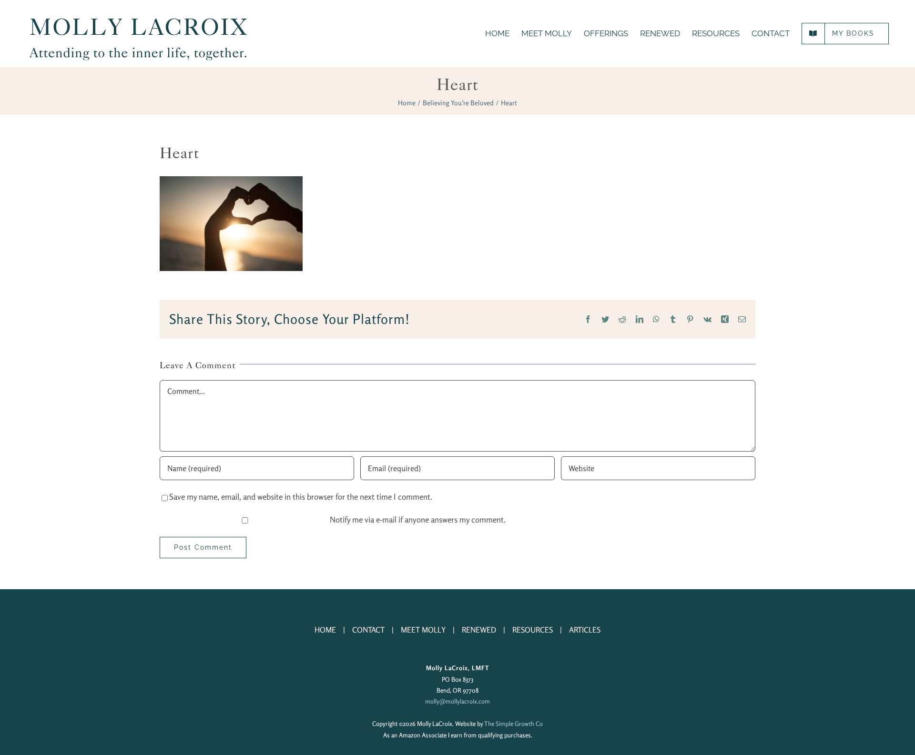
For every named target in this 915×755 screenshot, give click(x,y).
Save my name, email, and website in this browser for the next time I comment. (300, 497)
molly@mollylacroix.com (457, 701)
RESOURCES (532, 629)
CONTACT (368, 629)
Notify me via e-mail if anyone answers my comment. (418, 519)
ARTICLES (584, 629)
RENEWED (479, 629)
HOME (325, 629)
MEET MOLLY (423, 629)
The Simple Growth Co (513, 723)
